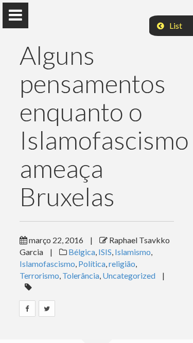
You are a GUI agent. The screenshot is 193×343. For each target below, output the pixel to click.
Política (92, 263)
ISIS (105, 252)
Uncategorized (128, 275)
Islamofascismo (47, 263)
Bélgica (81, 252)
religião (122, 263)
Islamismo (133, 252)
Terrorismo (39, 275)
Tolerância (80, 275)
